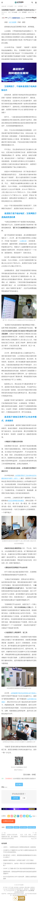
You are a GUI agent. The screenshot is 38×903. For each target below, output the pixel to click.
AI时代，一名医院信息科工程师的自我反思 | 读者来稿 (19, 847)
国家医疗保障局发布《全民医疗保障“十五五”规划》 (18, 860)
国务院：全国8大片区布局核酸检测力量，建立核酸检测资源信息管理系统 (9, 836)
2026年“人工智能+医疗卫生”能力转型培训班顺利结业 (19, 868)
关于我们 (5, 887)
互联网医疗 (9, 827)
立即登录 (15, 798)
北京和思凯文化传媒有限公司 (15, 889)
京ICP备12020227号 (22, 890)
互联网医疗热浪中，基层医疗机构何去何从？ (19, 10)
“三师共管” (23, 241)
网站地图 (27, 887)
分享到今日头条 (8, 821)
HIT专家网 (19, 2)
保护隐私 (16, 887)
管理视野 (20, 6)
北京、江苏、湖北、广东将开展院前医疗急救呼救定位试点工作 (28, 836)
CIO (15, 6)
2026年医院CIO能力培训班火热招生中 (24, 778)
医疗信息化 (23, 827)
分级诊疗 (16, 827)
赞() (20, 784)
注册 (24, 798)
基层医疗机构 (31, 827)
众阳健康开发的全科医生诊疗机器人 (24, 693)
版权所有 (26, 889)
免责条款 (21, 887)
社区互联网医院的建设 (16, 500)
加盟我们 (32, 887)
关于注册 (10, 887)
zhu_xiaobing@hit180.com (10, 890)
